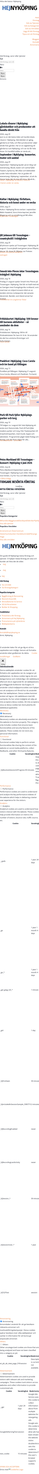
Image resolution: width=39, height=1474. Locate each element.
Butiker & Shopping (10, 607)
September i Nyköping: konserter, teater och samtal (18, 156)
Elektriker (30, 520)
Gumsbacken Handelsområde (17, 534)
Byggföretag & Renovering (12, 596)
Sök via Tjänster (32, 23)
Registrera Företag (11, 52)
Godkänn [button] (16, 656)
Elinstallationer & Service (12, 601)
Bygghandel (14, 520)
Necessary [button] (4, 710)
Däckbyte (22, 520)
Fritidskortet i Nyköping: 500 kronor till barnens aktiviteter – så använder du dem (19, 322)
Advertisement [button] (6, 1371)
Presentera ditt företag (11, 615)
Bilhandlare (4, 520)
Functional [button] (4, 736)
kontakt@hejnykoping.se (10, 632)
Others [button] (3, 1341)
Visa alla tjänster (6, 523)
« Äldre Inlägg (5, 478)
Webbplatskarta (8, 624)
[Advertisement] (19, 103)
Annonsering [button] (5, 1318)
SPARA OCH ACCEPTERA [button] (9, 1467)
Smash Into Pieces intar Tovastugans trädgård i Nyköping (19, 273)
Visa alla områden (7, 539)
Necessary (7, 713)
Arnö (2, 531)
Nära (2, 64)
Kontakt (36, 42)
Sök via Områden (32, 28)
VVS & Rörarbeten (9, 604)
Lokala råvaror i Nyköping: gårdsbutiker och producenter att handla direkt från (17, 127)
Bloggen (35, 39)
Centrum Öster (10, 531)
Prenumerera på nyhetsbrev (13, 621)
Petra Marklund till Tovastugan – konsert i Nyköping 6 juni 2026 (17, 461)
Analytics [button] (3, 803)
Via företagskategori (10, 587)
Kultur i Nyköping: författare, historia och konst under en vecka (18, 201)
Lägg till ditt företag (31, 31)
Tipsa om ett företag (30, 34)
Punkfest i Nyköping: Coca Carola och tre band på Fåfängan (17, 362)
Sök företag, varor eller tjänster (12, 56)
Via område (6, 585)
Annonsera (34, 45)
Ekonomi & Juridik (9, 599)
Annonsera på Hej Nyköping (13, 618)
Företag (36, 20)
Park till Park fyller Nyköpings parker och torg (16, 416)
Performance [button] (5, 786)
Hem (37, 17)
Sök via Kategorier (31, 26)
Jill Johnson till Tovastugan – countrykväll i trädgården (15, 237)
